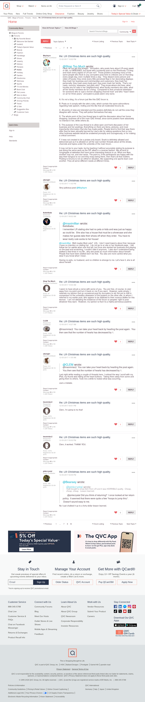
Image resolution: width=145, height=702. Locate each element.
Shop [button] (19, 6)
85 (51, 344)
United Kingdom (112, 689)
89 (51, 515)
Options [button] (133, 56)
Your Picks (8, 14)
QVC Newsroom (68, 616)
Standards (13, 140)
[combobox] (76, 6)
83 (51, 271)
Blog (37, 611)
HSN (62, 665)
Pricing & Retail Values (36, 689)
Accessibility (60, 697)
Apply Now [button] (127, 582)
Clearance (59, 14)
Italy (95, 689)
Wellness (20, 81)
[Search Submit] (98, 5)
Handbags (21, 55)
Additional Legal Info (16, 693)
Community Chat (23, 98)
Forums (28, 18)
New (18, 14)
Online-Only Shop (44, 14)
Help (133, 21)
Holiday (20, 72)
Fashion (71, 14)
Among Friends (23, 100)
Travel (19, 103)
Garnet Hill (94, 665)
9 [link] (71, 47)
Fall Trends (28, 14)
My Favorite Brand (23, 38)
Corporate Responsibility (72, 621)
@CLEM (68, 364)
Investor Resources (69, 626)
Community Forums (43, 607)
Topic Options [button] (58, 41)
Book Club (21, 89)
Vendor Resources (95, 607)
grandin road (105, 665)
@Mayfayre (81, 187)
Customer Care (23, 112)
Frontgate (84, 665)
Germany (88, 689)
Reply (131, 167)
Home (35, 18)
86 (51, 392)
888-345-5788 (14, 607)
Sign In (125, 21)
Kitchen (20, 64)
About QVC (66, 607)
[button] (115, 6)
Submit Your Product (96, 611)
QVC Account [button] (83, 582)
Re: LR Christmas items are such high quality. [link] (56, 18)
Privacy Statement (63, 669)
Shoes (100, 14)
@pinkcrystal (74, 487)
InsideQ (20, 44)
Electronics (21, 78)
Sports (19, 84)
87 (51, 427)
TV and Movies (22, 86)
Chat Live (12, 611)
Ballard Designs (72, 665)
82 (51, 203)
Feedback (39, 634)
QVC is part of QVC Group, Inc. (46, 665)
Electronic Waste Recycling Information (23, 697)
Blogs (16, 115)
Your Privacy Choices (34, 693)
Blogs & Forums (18, 18)
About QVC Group (69, 611)
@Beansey (69, 482)
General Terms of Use (80, 669)
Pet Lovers (21, 92)
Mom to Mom (22, 95)
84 (51, 311)
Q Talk (19, 106)
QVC (9, 17)
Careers (91, 616)
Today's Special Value (25, 47)
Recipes (20, 67)
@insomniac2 (66, 329)
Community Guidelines (17, 689)
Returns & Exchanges (17, 633)
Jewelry (90, 14)
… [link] (60, 47)
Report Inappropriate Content (50, 167)
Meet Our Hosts (42, 616)
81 (51, 170)
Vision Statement (46, 697)
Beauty (81, 14)
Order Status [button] (62, 582)
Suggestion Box (23, 109)
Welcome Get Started (25, 41)
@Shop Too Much (74, 66)
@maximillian (71, 223)
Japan (102, 689)
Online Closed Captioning (57, 689)
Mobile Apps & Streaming (46, 629)
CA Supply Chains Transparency (61, 693)
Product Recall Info (16, 637)
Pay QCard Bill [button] (106, 582)
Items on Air (46, 6)
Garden (20, 75)
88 (51, 461)
